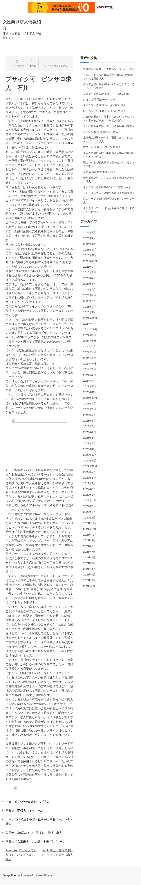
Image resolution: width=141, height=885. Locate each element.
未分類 (33, 66)
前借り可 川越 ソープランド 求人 (102, 147)
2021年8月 (89, 546)
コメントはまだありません (54, 65)
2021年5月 (89, 563)
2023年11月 (90, 392)
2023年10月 (90, 397)
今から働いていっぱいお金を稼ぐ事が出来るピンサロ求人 (109, 210)
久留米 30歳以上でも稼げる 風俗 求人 (34, 832)
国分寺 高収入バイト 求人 (25, 810)
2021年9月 (89, 540)
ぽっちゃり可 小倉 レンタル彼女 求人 (104, 111)
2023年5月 (89, 426)
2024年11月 (90, 323)
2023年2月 (89, 443)
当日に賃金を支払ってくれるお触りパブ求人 (109, 126)
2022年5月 (89, 494)
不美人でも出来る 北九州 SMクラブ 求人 (36, 841)
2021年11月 (89, 529)
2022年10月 (90, 466)
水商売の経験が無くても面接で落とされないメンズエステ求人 (109, 139)
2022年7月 (89, 483)
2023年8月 (89, 409)
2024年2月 (89, 375)
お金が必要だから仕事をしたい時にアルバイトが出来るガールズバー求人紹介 (109, 118)
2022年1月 (89, 517)
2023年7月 (89, 415)
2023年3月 (89, 437)
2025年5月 (89, 289)
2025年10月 (90, 261)
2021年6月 (89, 557)
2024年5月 (89, 358)
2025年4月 (89, 295)
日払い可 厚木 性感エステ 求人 (100, 132)
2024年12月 (90, 318)
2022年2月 (89, 511)
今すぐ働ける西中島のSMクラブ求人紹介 (107, 187)
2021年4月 (89, 569)
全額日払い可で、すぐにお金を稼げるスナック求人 (109, 179)
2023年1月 (89, 449)
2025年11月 (90, 255)
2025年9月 (89, 266)
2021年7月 (89, 551)
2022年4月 (89, 500)
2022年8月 (89, 477)
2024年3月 (89, 369)
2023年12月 (90, 386)
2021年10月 (90, 534)
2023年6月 (89, 420)
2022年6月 (89, 489)
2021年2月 (89, 580)
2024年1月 (89, 380)
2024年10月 (90, 329)
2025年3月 (89, 301)
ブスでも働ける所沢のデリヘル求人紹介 (106, 93)
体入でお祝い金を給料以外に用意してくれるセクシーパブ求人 (109, 86)
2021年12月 (90, 523)
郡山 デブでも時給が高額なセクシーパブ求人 (109, 200)
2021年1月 (89, 586)
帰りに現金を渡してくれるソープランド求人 (109, 69)
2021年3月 (89, 574)
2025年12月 (90, 249)
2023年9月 (89, 403)
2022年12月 (90, 454)
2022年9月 (89, 472)
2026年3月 (89, 232)
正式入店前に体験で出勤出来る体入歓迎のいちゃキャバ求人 (109, 154)
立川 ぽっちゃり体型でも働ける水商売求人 (109, 193)
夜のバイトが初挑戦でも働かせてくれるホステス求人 (109, 164)
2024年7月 (89, 346)
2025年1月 (89, 312)
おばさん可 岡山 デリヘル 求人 (100, 99)
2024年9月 (89, 335)
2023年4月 (89, 432)
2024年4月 (89, 363)
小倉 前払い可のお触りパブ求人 (28, 802)
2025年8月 (89, 272)
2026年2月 (89, 238)
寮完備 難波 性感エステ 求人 (99, 172)
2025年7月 (89, 278)
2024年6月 (89, 352)
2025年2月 (89, 306)
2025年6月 (89, 283)
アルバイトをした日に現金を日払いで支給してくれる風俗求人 (109, 76)
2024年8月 (89, 340)
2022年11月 (90, 460)
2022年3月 (89, 506)
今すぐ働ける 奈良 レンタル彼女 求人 (104, 105)
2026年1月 (89, 244)
